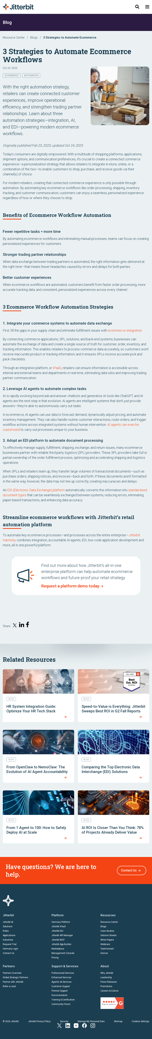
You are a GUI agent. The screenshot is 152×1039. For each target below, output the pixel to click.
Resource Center (14, 37)
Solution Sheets (108, 935)
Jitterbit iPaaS (59, 926)
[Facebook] (84, 1025)
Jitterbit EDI (57, 931)
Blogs (34, 37)
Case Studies (107, 931)
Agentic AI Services (62, 982)
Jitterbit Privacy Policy (39, 1021)
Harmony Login (10, 948)
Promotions (106, 986)
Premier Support (60, 991)
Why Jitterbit (106, 973)
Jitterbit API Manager (62, 935)
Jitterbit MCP (58, 940)
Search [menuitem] (137, 7)
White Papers (107, 940)
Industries (8, 940)
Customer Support (61, 986)
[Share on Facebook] (28, 625)
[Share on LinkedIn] (21, 625)
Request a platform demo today (70, 586)
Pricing (55, 957)
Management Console (63, 953)
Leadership (106, 977)
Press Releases (108, 982)
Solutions (7, 926)
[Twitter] (59, 1025)
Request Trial (9, 944)
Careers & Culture (109, 991)
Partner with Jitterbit (13, 982)
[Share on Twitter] (15, 626)
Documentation (59, 995)
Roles (6, 931)
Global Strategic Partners (15, 977)
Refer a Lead (9, 986)
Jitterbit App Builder (61, 944)
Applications (9, 935)
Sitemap (118, 1021)
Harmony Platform (61, 922)
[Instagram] (92, 1025)
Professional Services (63, 973)
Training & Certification (63, 999)
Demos (104, 953)
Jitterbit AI (8, 922)
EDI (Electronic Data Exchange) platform (36, 490)
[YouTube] (76, 1025)
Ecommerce (12, 75)
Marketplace (58, 948)
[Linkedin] (67, 1025)
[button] (147, 6)
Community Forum (61, 1004)
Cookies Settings (140, 1021)
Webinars (105, 944)
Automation (31, 75)
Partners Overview (12, 973)
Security (64, 1021)
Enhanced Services (61, 977)
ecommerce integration (125, 330)
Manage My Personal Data (91, 1021)
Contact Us (129, 870)
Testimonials (107, 948)
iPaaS (57, 368)
